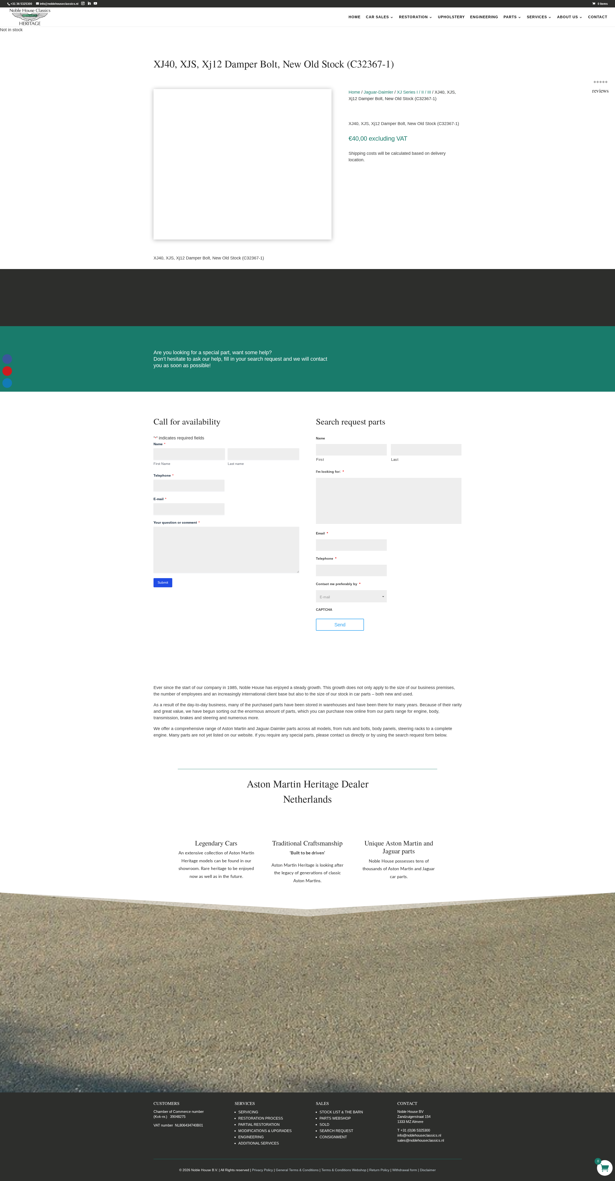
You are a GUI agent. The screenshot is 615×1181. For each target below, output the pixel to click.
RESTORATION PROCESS (260, 1118)
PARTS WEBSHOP (335, 1118)
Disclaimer (416, 297)
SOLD (324, 1124)
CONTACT (597, 17)
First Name (162, 464)
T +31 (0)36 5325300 (413, 1130)
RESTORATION (413, 17)
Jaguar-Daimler (378, 92)
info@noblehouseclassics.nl (419, 1135)
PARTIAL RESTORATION (259, 1124)
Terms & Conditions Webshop (343, 1170)
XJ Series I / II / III (414, 92)
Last (395, 460)
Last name (236, 464)
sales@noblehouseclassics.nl (420, 1140)
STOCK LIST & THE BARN (341, 1112)
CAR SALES (377, 17)
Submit (163, 582)
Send (339, 624)
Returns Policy (199, 297)
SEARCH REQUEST (336, 1131)
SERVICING (248, 1112)
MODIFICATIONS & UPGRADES (265, 1131)
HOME (355, 17)
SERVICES (537, 17)
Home (354, 92)
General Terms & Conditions (297, 1170)
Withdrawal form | (406, 1170)
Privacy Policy (262, 1170)
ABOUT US (567, 17)
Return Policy (379, 1170)
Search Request (405, 354)
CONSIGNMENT (333, 1137)
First (320, 460)
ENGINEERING (484, 17)
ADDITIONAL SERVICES (258, 1143)
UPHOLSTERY (451, 17)
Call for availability (372, 177)
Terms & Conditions (307, 297)
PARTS (510, 17)
